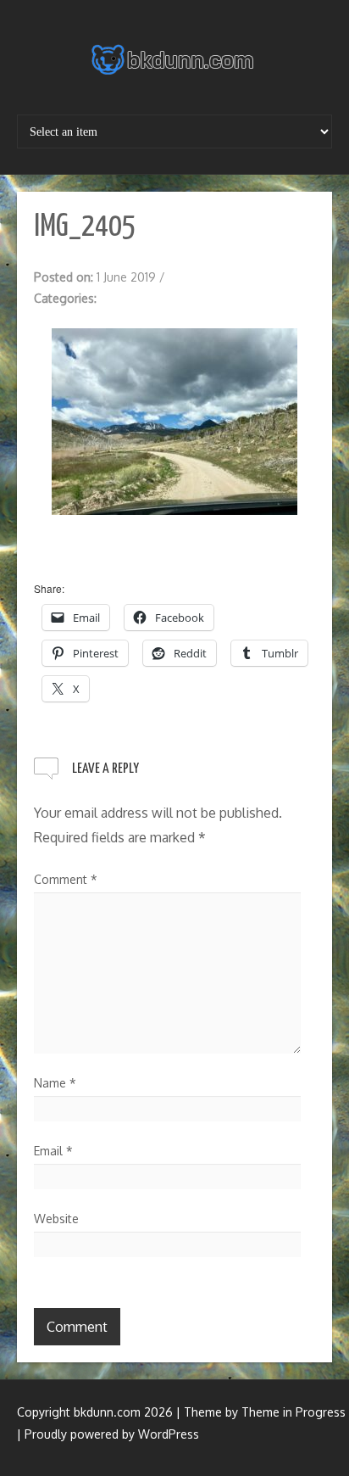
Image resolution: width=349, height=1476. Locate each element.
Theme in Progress (293, 1412)
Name (55, 1083)
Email (53, 1150)
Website (56, 1218)
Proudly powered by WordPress (112, 1434)
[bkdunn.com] (174, 59)
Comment (65, 879)
